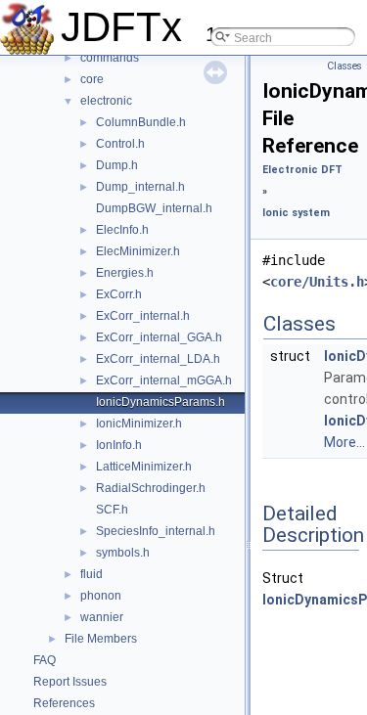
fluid (91, 574)
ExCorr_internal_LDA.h (158, 359)
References (64, 703)
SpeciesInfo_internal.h (155, 531)
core (92, 79)
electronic (106, 101)
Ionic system (296, 212)
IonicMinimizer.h (139, 423)
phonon (100, 596)
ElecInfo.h (122, 230)
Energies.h (125, 273)
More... (344, 442)
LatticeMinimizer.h (144, 466)
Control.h (120, 144)
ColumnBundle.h (141, 122)
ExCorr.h (119, 294)
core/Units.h (317, 282)
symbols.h (123, 552)
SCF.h (112, 509)
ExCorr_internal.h (143, 316)
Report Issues (70, 682)
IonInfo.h (119, 445)
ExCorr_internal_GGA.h (159, 337)
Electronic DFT (302, 169)
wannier (101, 617)
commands (109, 58)
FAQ (44, 660)
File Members (101, 639)
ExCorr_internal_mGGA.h (164, 380)
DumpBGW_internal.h (154, 208)
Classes (344, 66)
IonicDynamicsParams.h (160, 402)
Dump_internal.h (140, 187)
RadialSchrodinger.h (151, 488)
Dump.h (117, 165)
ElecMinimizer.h (138, 251)
